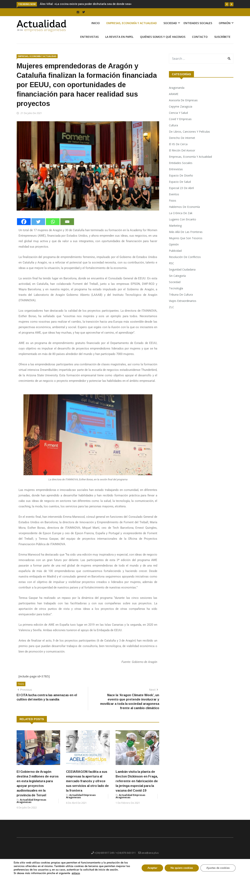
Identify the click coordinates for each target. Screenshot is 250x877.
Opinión (224, 23)
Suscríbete (222, 37)
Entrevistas (89, 37)
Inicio (95, 23)
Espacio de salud (180, 182)
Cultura (173, 125)
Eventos (174, 194)
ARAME (173, 94)
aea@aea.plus (150, 852)
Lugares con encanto (182, 219)
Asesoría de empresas (183, 100)
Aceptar (152, 868)
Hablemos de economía (184, 207)
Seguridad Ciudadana (182, 269)
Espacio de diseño (181, 175)
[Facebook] (24, 221)
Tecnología (176, 288)
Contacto (200, 37)
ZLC (171, 307)
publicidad (175, 251)
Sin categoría (177, 276)
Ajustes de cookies (218, 868)
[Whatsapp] (53, 221)
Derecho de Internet (182, 138)
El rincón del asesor (182, 150)
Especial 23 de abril (181, 188)
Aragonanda (176, 88)
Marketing (175, 225)
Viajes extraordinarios (182, 301)
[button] (227, 4)
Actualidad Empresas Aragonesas (31, 801)
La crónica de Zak (180, 213)
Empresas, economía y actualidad (131, 23)
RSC (171, 263)
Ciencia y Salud (178, 113)
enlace (76, 873)
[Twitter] (38, 221)
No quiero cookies (182, 868)
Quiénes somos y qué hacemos (162, 37)
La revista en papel (119, 37)
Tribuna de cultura (181, 294)
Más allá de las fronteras (186, 232)
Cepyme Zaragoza (180, 106)
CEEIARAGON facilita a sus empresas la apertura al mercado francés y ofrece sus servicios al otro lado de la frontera (87, 781)
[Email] (67, 221)
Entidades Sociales (198, 23)
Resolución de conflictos (185, 257)
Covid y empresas (180, 119)
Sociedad (170, 23)
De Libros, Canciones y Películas (189, 131)
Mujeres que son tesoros (185, 238)
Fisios (172, 200)
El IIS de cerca (178, 144)
